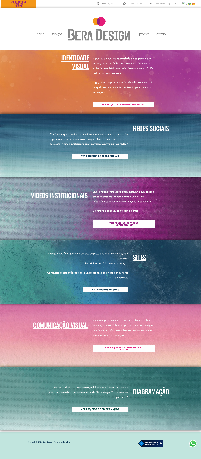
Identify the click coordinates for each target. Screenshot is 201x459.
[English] (185, 4)
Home (40, 33)
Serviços (57, 33)
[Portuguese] (190, 4)
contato (160, 33)
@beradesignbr (107, 3)
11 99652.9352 (136, 3)
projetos (144, 33)
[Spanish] (193, 4)
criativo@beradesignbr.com (165, 3)
